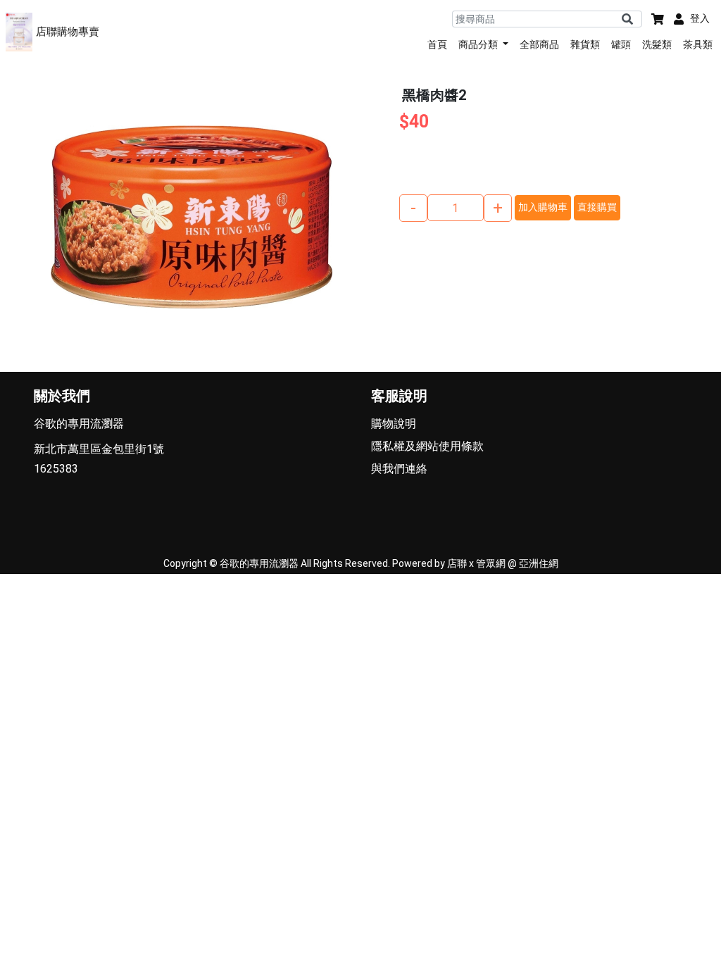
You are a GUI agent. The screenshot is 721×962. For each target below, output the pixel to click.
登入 (700, 18)
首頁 (437, 44)
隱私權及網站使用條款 (427, 446)
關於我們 (62, 395)
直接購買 (597, 207)
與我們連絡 (399, 468)
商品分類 (479, 44)
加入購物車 (543, 207)
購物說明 (393, 423)
